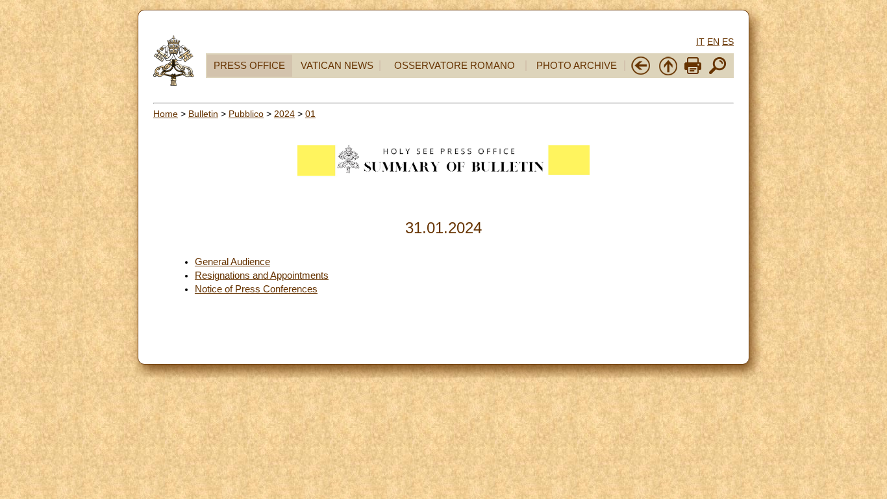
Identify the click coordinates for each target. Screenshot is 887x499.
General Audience (232, 262)
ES (728, 41)
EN (713, 41)
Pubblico (246, 114)
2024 (284, 114)
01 (310, 114)
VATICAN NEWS (337, 65)
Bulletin (203, 114)
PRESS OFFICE (249, 65)
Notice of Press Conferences (256, 289)
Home (165, 114)
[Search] (717, 73)
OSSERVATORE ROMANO (454, 65)
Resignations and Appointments (262, 275)
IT (700, 41)
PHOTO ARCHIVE (576, 65)
